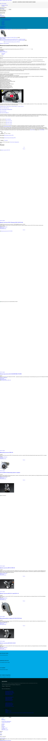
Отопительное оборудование (7, 29)
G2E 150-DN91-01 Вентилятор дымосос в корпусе (10, 472)
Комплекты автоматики (9, 704)
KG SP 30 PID (42, 129)
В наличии (6, 140)
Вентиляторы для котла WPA (9, 135)
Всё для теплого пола (8, 705)
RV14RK (1, 106)
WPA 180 (1, 112)
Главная (1, 29)
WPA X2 (4, 106)
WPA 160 (4, 111)
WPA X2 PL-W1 (9, 106)
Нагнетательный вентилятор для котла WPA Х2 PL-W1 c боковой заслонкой (12, 40)
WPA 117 (16, 106)
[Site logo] (1, 8)
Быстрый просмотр (3, 228)
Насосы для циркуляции (9, 703)
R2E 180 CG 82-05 (9, 122)
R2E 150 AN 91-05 (9, 120)
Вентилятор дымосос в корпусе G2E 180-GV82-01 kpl (8, 37)
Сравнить (3, 728)
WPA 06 (13, 106)
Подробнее (3, 740)
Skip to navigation (3, 0)
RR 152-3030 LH (8, 119)
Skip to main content (9, 0)
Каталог (6, 711)
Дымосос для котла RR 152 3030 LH (7, 567)
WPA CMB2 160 (5, 112)
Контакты (7, 710)
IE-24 (33, 129)
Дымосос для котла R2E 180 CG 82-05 (8, 643)
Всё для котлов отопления (9, 706)
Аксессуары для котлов (9, 699)
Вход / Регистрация (5, 729)
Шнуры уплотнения (8, 698)
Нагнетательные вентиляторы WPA (10, 137)
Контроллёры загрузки (9, 694)
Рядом (1, 732)
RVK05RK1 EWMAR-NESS (7, 109)
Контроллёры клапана (8, 693)
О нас (6, 709)
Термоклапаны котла (8, 702)
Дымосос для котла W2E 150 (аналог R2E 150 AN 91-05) (11, 222)
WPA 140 (1, 109)
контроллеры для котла (7, 126)
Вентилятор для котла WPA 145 (6, 452)
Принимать (9, 740)
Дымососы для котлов (8, 700)
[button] (1, 457)
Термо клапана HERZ (8, 697)
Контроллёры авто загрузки (9, 692)
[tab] (3, 53)
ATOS (31, 129)
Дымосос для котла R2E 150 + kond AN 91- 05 (9, 593)
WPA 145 (1, 111)
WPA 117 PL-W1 (21, 106)
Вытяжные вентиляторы (9, 691)
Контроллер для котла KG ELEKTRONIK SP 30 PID (11, 373)
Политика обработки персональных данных (19, 712)
